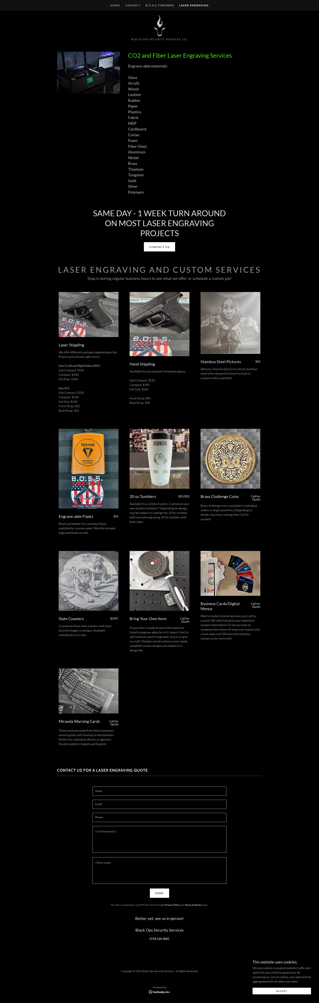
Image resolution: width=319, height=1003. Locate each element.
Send (159, 893)
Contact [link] (132, 5)
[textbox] (159, 791)
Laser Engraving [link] (194, 5)
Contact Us (159, 246)
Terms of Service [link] (193, 904)
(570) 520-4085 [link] (159, 939)
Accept (281, 991)
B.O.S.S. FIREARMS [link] (160, 5)
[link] (159, 25)
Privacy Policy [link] (172, 904)
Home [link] (115, 5)
